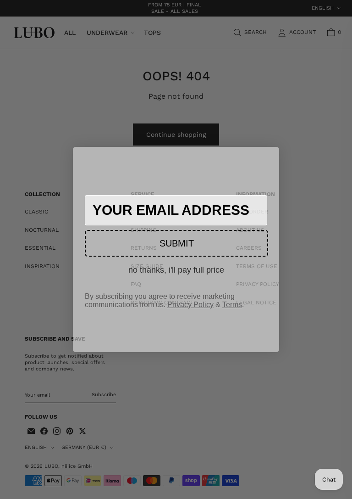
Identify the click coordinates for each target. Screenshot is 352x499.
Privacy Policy (190, 304)
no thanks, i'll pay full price (176, 270)
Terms (232, 304)
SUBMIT (177, 243)
